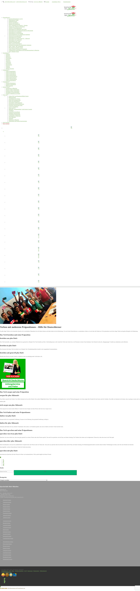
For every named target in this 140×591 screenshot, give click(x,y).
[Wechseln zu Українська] (39, 169)
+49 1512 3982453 (38, 1)
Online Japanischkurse (11, 75)
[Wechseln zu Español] (39, 143)
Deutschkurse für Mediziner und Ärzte (17, 29)
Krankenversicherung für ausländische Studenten (20, 45)
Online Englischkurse (11, 72)
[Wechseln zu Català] (39, 269)
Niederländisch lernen (8, 541)
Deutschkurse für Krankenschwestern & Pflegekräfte (21, 30)
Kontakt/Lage (5, 571)
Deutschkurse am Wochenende (16, 33)
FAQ (10, 571)
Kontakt (47, 1)
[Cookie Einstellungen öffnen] (3, 589)
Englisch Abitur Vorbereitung (12, 91)
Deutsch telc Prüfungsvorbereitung (17, 26)
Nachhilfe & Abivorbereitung (12, 92)
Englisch (8, 54)
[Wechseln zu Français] (39, 149)
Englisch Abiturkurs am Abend (13, 93)
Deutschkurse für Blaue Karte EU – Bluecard (19, 38)
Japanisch (8, 60)
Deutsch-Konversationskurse (15, 36)
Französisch (8, 58)
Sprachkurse (6, 53)
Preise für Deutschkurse (14, 101)
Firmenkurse (6, 81)
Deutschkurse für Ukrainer (15, 37)
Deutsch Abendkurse (13, 22)
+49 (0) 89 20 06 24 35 (9, 1)
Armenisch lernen (7, 521)
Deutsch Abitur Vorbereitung (12, 89)
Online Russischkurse (11, 80)
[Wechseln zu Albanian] (39, 262)
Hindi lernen (6, 529)
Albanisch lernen (7, 515)
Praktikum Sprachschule (14, 113)
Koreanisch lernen (7, 536)
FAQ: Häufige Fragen (14, 51)
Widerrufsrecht (43, 571)
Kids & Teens (6, 87)
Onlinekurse (6, 70)
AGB (25, 571)
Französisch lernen (7, 513)
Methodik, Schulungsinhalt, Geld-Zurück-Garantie (20, 109)
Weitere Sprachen (10, 68)
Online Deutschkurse (11, 71)
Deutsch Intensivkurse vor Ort (16, 18)
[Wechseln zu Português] (39, 222)
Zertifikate (11, 110)
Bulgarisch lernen (7, 500)
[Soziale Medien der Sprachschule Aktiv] (4, 578)
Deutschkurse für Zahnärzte (15, 32)
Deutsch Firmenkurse (11, 83)
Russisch (8, 59)
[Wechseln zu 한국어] (39, 235)
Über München (12, 117)
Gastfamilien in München (14, 115)
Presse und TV (12, 108)
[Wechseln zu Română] (39, 229)
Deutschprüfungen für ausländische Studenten (19, 34)
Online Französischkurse (11, 76)
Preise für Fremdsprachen (14, 100)
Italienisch (8, 56)
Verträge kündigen (19, 571)
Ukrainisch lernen (7, 555)
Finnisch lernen (6, 511)
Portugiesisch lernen (7, 559)
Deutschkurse (6, 17)
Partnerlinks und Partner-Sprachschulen (18, 121)
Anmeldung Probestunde (14, 114)
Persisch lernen (6, 546)
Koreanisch (8, 63)
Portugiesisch (9, 64)
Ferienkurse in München (11, 88)
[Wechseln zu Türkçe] (39, 182)
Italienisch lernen (7, 531)
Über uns (5, 95)
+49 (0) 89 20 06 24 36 (21, 1)
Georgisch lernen (7, 525)
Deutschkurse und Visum (14, 41)
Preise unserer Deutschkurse (15, 43)
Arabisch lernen (6, 517)
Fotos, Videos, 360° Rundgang (16, 46)
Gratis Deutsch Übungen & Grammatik (18, 49)
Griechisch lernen (7, 527)
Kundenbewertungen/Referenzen (16, 104)
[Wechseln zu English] (39, 136)
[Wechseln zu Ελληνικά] (39, 202)
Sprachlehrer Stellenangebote (15, 102)
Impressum (30, 571)
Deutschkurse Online (13, 20)
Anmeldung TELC (56, 1)
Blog (13, 571)
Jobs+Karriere (6, 122)
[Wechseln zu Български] (39, 216)
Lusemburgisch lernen (8, 538)
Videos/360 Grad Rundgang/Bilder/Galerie (19, 96)
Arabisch (8, 67)
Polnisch (8, 66)
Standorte (11, 118)
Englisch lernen (6, 508)
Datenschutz (36, 571)
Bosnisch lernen (6, 523)
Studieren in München (14, 119)
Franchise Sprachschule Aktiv (15, 105)
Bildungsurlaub (9, 85)
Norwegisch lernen (7, 544)
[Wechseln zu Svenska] (39, 196)
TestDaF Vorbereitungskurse (15, 28)
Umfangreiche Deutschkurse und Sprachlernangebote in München (24, 50)
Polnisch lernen (6, 548)
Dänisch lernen (6, 504)
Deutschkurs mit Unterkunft (15, 39)
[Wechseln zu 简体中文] (39, 255)
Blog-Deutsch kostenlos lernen (16, 47)
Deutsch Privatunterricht (14, 24)
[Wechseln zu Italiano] (39, 156)
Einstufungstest (66, 1)
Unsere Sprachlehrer (13, 106)
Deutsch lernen (6, 506)
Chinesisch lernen (7, 502)
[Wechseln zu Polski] (39, 242)
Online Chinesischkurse (11, 79)
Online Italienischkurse (11, 77)
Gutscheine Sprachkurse (14, 112)
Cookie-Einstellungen (7, 572)
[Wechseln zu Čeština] (39, 189)
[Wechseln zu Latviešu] (39, 282)
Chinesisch (8, 62)
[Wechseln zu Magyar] (39, 209)
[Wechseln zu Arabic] (39, 275)
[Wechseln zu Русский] (39, 163)
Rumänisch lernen (7, 557)
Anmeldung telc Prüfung (14, 98)
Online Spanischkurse (11, 74)
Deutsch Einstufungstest (14, 42)
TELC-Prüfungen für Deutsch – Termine (18, 25)
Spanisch (8, 55)
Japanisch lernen (6, 534)
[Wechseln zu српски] (39, 176)
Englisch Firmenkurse (11, 84)
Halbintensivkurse (13, 21)
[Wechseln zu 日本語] (39, 249)
